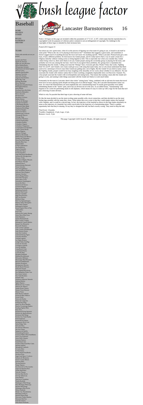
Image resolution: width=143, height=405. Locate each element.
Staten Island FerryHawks (23, 352)
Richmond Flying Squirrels (23, 311)
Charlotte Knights (20, 110)
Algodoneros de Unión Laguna (24, 69)
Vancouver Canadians (22, 379)
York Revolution (20, 401)
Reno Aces (18, 310)
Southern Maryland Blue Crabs (24, 343)
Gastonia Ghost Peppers (22, 172)
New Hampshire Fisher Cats (23, 272)
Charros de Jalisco (20, 111)
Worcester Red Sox (21, 399)
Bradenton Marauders (21, 92)
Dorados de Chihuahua (22, 138)
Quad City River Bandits (22, 304)
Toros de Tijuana (20, 372)
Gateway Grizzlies (20, 174)
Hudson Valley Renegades (23, 202)
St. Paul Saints (19, 351)
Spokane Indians (20, 345)
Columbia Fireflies (21, 122)
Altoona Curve (19, 70)
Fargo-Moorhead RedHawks (23, 154)
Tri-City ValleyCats (21, 376)
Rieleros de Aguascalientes (23, 313)
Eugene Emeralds (20, 149)
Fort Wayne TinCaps (21, 161)
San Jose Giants (20, 329)
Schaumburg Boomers (22, 333)
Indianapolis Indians (21, 206)
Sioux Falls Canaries (21, 338)
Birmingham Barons (21, 86)
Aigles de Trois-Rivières (22, 63)
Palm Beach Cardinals (22, 293)
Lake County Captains (22, 227)
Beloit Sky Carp (20, 79)
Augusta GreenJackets (22, 78)
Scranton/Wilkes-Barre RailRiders (25, 335)
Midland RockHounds (22, 256)
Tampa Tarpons (20, 365)
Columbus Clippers (21, 124)
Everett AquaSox (20, 152)
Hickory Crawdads (21, 194)
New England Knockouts (22, 270)
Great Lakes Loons (21, 179)
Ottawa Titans (19, 292)
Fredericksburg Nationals (23, 165)
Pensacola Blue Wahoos (22, 295)
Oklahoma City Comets (22, 285)
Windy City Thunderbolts (23, 392)
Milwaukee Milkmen (21, 258)
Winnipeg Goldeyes (21, 393)
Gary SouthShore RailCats (23, 170)
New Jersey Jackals (21, 274)
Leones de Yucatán (21, 243)
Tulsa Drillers (19, 377)
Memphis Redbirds (21, 254)
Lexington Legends (21, 245)
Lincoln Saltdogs (20, 247)
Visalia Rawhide (20, 381)
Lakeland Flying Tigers (22, 235)
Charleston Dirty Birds (22, 106)
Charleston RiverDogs (22, 108)
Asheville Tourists (20, 76)
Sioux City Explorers (21, 336)
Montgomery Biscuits (22, 265)
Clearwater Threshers (21, 119)
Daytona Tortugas (20, 133)
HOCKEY (19, 32)
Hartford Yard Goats (21, 192)
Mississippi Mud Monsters (23, 260)
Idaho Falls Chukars (21, 204)
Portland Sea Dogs (20, 302)
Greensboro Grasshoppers (23, 181)
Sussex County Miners (22, 359)
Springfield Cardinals (21, 347)
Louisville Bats (20, 252)
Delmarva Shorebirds (21, 135)
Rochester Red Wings (21, 315)
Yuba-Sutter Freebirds (21, 402)
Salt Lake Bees (19, 326)
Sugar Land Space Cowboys (23, 356)
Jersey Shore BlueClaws (22, 215)
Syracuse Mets (19, 361)
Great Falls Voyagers (21, 177)
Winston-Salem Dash (21, 395)
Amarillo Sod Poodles (22, 72)
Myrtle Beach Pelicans (22, 267)
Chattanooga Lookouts (22, 113)
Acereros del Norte (21, 60)
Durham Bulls (19, 144)
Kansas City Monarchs (22, 224)
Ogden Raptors (19, 283)
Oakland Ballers (20, 281)
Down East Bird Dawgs (22, 140)
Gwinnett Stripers (20, 186)
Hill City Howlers (20, 197)
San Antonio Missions (22, 327)
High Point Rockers (21, 195)
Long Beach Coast (21, 249)
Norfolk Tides (19, 277)
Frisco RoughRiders (21, 169)
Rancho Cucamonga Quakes (24, 306)
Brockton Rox (19, 95)
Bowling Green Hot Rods (23, 90)
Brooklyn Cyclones (21, 97)
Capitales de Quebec (21, 103)
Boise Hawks (19, 88)
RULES (18, 38)
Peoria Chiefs (19, 297)
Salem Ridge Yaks (20, 324)
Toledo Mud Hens (20, 370)
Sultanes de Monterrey (22, 358)
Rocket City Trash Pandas (23, 317)
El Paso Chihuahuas (21, 145)
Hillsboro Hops (20, 199)
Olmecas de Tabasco (21, 286)
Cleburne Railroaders (21, 120)
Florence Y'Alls (20, 158)
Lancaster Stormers (21, 236)
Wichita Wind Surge (21, 386)
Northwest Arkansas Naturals (24, 279)
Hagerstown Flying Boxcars (23, 188)
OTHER (18, 34)
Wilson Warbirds (20, 390)
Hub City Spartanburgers (22, 201)
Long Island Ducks (21, 251)
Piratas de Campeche (21, 301)
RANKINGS (20, 40)
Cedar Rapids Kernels (21, 104)
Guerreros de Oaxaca (21, 185)
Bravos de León (20, 94)
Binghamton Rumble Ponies (24, 85)
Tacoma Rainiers (20, 363)
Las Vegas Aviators (21, 240)
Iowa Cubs (18, 211)
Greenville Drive (20, 183)
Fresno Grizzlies (20, 167)
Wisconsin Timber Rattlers (23, 397)
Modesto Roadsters (21, 263)
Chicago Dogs (19, 117)
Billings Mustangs (21, 81)
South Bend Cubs (20, 342)
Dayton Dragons (20, 131)
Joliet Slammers (20, 217)
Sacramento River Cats (22, 322)
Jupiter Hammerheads (21, 219)
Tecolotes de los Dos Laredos (24, 367)
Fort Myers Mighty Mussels (23, 160)
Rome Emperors (20, 318)
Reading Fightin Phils (22, 308)
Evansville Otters (20, 151)
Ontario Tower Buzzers (22, 290)
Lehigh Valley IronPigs (22, 242)
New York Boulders (21, 276)
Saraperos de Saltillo (21, 331)
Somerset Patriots (20, 340)
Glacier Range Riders (21, 176)
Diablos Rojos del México (23, 136)
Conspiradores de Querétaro (23, 127)
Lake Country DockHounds (23, 229)
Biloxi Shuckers (20, 83)
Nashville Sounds (20, 268)
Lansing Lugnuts (20, 238)
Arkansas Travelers (21, 74)
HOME (18, 30)
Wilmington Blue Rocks (22, 388)
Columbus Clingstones (22, 126)
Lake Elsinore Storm (21, 231)
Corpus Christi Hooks (21, 129)
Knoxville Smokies (21, 226)
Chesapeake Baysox (21, 115)
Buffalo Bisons (19, 99)
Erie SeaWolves (20, 147)
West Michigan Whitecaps (23, 384)
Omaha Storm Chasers (22, 288)
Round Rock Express (21, 320)
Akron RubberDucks (21, 65)
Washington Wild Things (22, 383)
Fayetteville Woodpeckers (23, 156)
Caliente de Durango (21, 101)
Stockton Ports (19, 354)
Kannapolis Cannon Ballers (23, 222)
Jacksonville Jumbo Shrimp (23, 213)
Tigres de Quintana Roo (22, 368)
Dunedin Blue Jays (21, 142)
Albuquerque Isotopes (22, 67)
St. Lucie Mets (19, 349)
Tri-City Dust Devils (21, 374)
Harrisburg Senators (21, 190)
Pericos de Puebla (20, 299)
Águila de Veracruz (21, 61)
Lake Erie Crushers (21, 233)
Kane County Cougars (22, 220)
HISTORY (19, 43)
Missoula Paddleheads (22, 261)
